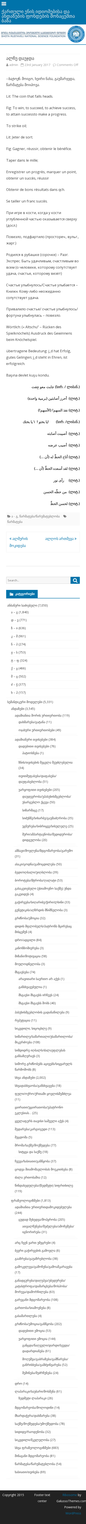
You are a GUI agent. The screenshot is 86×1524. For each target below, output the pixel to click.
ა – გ (14, 612)
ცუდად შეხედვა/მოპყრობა (38, 1219)
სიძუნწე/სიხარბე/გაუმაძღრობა (44, 818)
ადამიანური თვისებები (31, 739)
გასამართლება (26, 1316)
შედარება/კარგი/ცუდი (31, 1129)
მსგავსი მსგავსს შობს (34, 1003)
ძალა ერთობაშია (27, 1177)
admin (13, 65)
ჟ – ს (14, 652)
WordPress (73, 1513)
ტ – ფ (15, 660)
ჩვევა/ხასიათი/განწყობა (32, 1161)
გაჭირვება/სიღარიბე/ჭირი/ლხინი (39, 902)
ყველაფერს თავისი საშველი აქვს (39, 1121)
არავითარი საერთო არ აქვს (39, 979)
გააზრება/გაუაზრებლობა (33, 1258)
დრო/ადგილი (25, 940)
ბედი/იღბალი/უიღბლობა (33, 872)
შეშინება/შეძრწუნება (37, 1373)
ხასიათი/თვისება (27, 1472)
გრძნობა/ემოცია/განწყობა (34, 1324)
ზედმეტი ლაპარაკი (33, 1398)
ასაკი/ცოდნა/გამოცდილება (35, 864)
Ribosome (69, 1495)
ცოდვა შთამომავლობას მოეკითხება (41, 1169)
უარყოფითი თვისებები (35, 790)
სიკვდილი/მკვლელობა (32, 1440)
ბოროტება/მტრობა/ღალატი (35, 880)
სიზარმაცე (29, 810)
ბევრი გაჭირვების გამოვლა (35, 1250)
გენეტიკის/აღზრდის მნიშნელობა (39, 910)
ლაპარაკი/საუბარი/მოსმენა (35, 1391)
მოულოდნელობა (27, 964)
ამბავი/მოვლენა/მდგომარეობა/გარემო (44, 850)
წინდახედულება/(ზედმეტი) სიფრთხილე (44, 1185)
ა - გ (14, 516)
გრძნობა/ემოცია (27, 918)
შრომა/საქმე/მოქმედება (32, 1145)
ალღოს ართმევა (60, 538)
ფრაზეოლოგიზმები (25, 1200)
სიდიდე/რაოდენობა (29, 1432)
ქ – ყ (14, 668)
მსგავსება (22, 972)
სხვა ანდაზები (25, 1077)
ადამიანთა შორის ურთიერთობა (38, 715)
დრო (18, 1383)
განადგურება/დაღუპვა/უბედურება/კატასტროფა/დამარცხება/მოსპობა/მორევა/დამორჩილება (41, 1286)
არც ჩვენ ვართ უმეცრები (33, 1243)
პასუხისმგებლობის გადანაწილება (40, 1012)
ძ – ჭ (14, 684)
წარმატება (14, 522)
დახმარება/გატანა (32, 722)
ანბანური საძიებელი (22, 605)
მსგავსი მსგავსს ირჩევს (35, 995)
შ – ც (14, 676)
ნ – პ (14, 644)
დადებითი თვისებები (34, 746)
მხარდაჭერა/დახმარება (32, 1415)
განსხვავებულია (30, 987)
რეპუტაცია (22, 1020)
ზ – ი (14, 628)
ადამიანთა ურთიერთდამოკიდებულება (43, 1207)
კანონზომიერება (27, 948)
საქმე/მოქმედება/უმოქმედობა (36, 1424)
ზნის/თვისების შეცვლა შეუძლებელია (46, 762)
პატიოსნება (30, 753)
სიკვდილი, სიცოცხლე (31, 1028)
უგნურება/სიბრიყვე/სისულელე (44, 826)
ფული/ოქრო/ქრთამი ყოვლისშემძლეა (43, 1094)
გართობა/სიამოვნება (30, 1308)
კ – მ (14, 636)
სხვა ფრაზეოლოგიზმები (33, 1448)
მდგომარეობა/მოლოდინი (34, 1407)
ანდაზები (17, 709)
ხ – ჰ (14, 692)
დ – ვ (15, 620)
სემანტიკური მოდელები (24, 702)
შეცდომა (21, 1137)
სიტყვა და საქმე (30, 1152)
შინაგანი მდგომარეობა (32, 1456)
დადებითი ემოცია (32, 1331)
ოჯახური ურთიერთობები (37, 730)
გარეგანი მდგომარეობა (32, 1300)
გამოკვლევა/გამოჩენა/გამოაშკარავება (43, 1267)
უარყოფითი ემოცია (33, 1339)
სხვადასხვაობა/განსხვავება (35, 1085)
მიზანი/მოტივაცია (28, 956)
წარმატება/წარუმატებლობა (39, 516)
